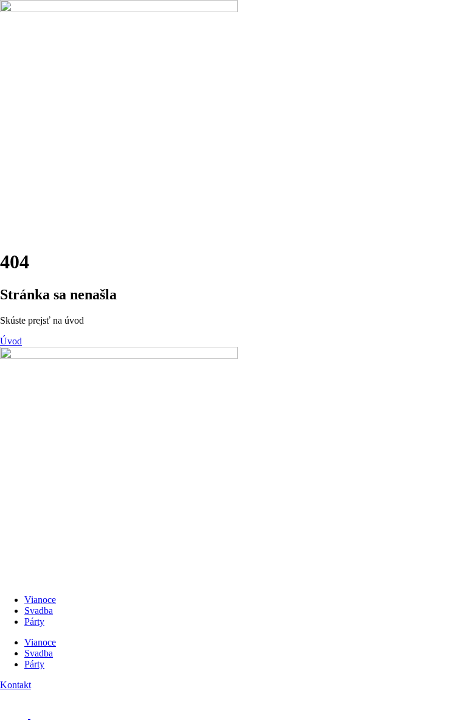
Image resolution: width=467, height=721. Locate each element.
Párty (34, 621)
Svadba (38, 610)
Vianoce (40, 599)
